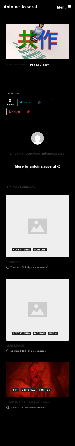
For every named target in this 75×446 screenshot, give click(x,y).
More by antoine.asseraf (35, 166)
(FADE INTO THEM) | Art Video (28, 402)
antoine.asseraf (18, 64)
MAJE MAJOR (15, 346)
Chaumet (13, 262)
